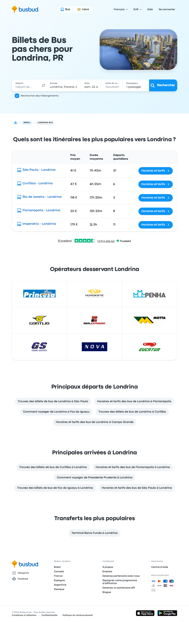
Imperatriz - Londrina (39, 224)
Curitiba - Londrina (38, 183)
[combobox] (26, 85)
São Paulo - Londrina (39, 170)
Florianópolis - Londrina (41, 210)
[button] (43, 85)
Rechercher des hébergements (40, 96)
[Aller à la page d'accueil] (25, 9)
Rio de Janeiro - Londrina (42, 197)
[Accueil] (15, 123)
